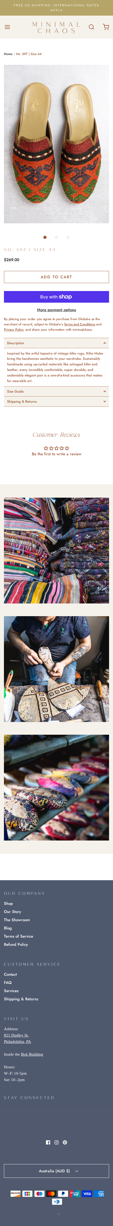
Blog (8, 928)
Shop (8, 903)
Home (8, 54)
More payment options (56, 310)
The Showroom (17, 920)
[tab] (56, 343)
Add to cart (56, 277)
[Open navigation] (7, 27)
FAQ (8, 983)
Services (11, 991)
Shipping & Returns (21, 999)
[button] (56, 144)
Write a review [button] (56, 468)
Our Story (12, 912)
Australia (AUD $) (55, 1171)
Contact (10, 974)
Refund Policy (16, 944)
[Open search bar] (91, 27)
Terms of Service (18, 936)
